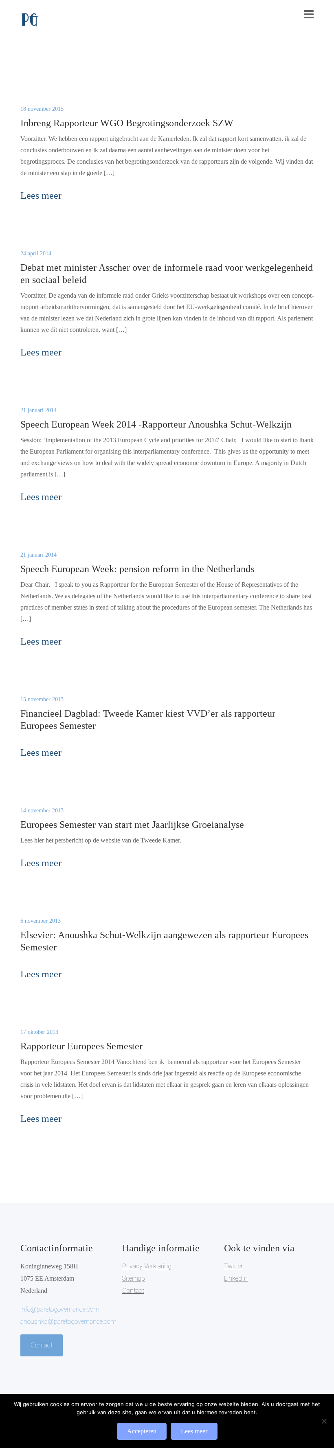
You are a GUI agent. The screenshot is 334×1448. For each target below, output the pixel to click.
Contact (42, 1345)
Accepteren (141, 1431)
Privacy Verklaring (146, 1266)
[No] (324, 1421)
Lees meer (194, 1431)
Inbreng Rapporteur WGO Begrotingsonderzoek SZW (126, 123)
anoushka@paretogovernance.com (68, 1321)
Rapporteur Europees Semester (81, 1046)
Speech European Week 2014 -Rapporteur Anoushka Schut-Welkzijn (156, 424)
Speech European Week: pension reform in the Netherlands (137, 569)
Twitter (233, 1266)
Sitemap (133, 1278)
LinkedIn (236, 1278)
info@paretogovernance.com (59, 1309)
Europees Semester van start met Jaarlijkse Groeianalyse (132, 824)
